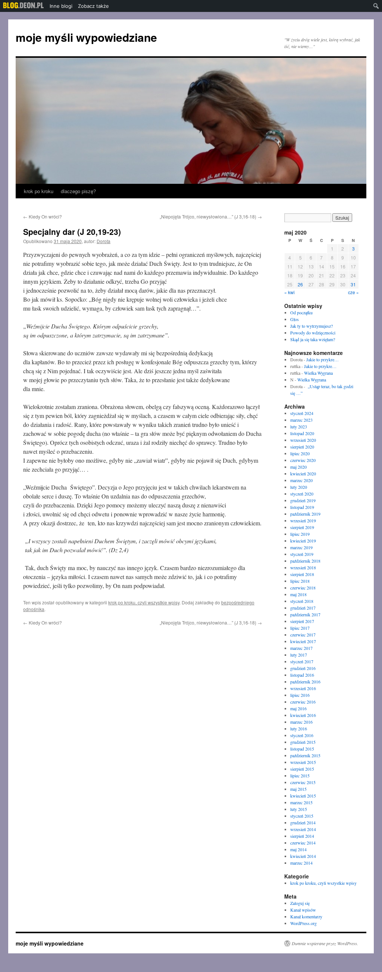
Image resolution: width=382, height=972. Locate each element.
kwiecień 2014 (303, 856)
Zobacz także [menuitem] (93, 6)
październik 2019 (305, 514)
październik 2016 (305, 682)
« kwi (289, 292)
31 (353, 284)
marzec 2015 (301, 802)
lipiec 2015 (300, 775)
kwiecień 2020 (303, 473)
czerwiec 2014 (303, 843)
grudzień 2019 (303, 500)
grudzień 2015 (303, 742)
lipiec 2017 (300, 628)
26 (300, 284)
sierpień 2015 (302, 769)
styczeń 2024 (301, 413)
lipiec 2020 (300, 453)
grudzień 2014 (303, 822)
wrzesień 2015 (303, 762)
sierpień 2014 (302, 836)
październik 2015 (305, 755)
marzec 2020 (301, 480)
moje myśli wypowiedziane (86, 37)
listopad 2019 (302, 507)
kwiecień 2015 (303, 796)
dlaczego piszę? (78, 191)
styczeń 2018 (301, 601)
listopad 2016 (302, 675)
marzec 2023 (301, 420)
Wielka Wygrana (318, 373)
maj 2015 (298, 789)
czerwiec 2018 (303, 588)
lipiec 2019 (300, 534)
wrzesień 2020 (303, 440)
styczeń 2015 (301, 816)
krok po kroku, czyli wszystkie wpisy (143, 602)
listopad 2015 (302, 749)
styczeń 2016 (301, 735)
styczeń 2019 (301, 554)
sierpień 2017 (302, 621)
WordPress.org (303, 923)
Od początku (301, 312)
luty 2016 (298, 729)
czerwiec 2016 (303, 702)
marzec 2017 (301, 648)
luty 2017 (298, 655)
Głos (294, 319)
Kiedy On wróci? (42, 216)
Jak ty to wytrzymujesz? (311, 326)
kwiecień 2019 (303, 541)
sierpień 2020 (302, 447)
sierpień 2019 (302, 527)
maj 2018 (298, 594)
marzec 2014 (301, 863)
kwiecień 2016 (303, 715)
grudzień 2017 (303, 608)
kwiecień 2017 (303, 641)
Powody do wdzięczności (312, 333)
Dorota (103, 241)
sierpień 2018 (302, 574)
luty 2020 (298, 487)
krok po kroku (38, 191)
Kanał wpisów (303, 910)
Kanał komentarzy (306, 916)
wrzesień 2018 (303, 567)
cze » (353, 292)
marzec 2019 (301, 547)
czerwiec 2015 (303, 782)
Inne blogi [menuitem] (61, 6)
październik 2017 (305, 614)
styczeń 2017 (301, 661)
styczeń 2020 (301, 494)
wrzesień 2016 (303, 688)
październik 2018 (305, 561)
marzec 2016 (301, 722)
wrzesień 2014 (303, 829)
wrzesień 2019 (303, 520)
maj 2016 (298, 708)
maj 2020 (298, 467)
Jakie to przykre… (322, 359)
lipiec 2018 (300, 581)
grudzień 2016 (303, 668)
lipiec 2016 (300, 695)
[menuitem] (23, 6)
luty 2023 (298, 427)
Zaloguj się (300, 903)
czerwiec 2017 (303, 635)
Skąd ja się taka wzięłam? (312, 339)
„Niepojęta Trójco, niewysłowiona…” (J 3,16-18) (210, 216)
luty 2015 (298, 809)
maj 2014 (298, 849)
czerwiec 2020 (303, 460)
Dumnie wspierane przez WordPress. (325, 943)
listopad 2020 (302, 433)
